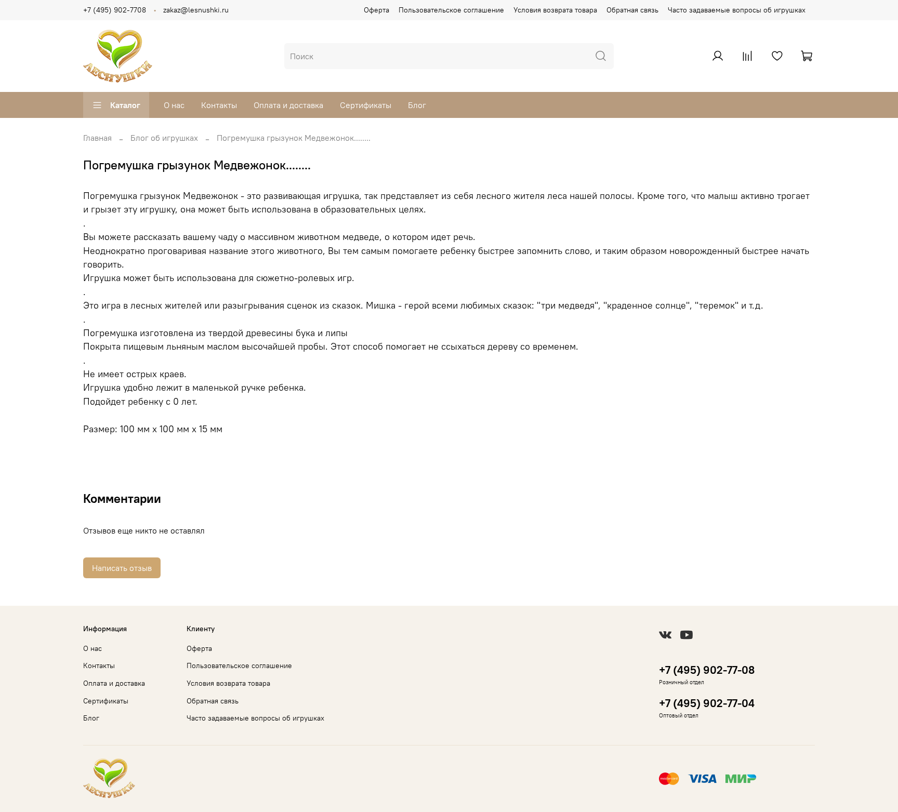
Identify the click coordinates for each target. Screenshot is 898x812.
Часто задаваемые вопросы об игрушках (736, 10)
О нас (174, 105)
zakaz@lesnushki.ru (196, 10)
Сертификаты (365, 105)
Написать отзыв (122, 568)
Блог (417, 105)
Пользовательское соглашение (451, 10)
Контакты (219, 105)
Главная (97, 137)
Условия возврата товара (555, 10)
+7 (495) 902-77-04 (707, 703)
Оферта (376, 10)
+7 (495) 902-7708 (114, 10)
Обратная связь (632, 10)
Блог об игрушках (164, 137)
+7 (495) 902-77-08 (707, 670)
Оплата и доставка (288, 105)
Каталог (125, 105)
